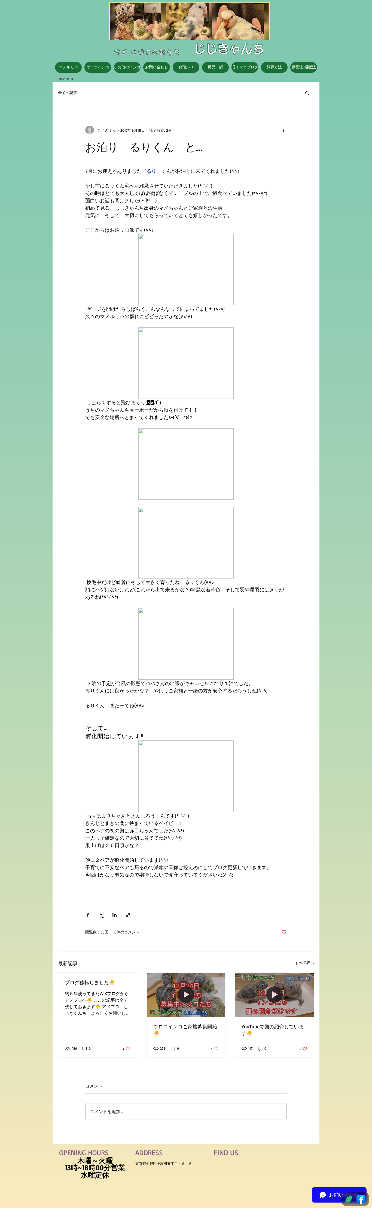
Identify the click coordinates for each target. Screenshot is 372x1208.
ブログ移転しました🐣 (90, 982)
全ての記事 (67, 92)
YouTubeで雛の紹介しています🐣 (273, 1029)
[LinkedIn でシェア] (114, 915)
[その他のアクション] (283, 130)
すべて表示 (304, 962)
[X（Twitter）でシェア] (101, 915)
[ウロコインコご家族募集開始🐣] (186, 995)
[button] (307, 93)
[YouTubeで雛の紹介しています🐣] (274, 995)
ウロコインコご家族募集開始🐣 (185, 1029)
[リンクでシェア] (127, 915)
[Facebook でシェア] (87, 915)
